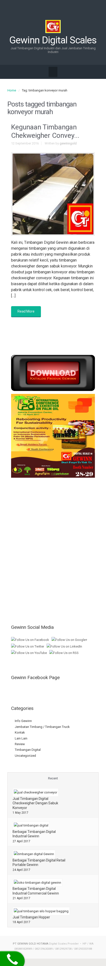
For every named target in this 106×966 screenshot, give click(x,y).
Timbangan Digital (28, 750)
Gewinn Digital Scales (52, 40)
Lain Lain (21, 738)
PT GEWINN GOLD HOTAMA (30, 943)
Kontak (20, 732)
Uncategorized (25, 755)
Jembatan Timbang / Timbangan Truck (42, 727)
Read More (26, 311)
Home (11, 90)
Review (20, 744)
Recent (53, 778)
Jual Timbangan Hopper (31, 917)
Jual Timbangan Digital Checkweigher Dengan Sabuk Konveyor (35, 803)
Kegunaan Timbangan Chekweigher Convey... (45, 131)
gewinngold (68, 143)
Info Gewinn (23, 721)
